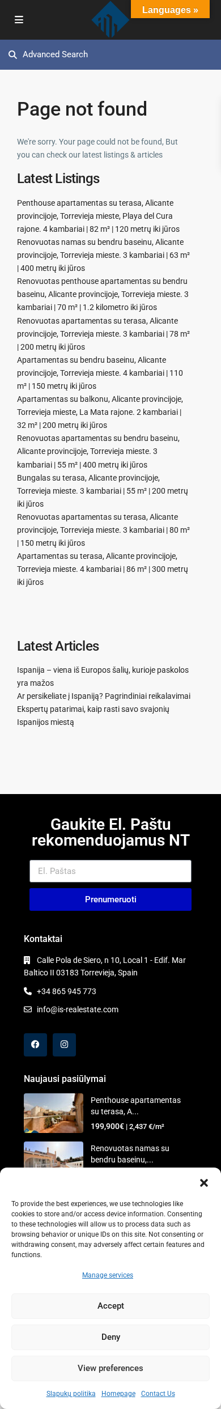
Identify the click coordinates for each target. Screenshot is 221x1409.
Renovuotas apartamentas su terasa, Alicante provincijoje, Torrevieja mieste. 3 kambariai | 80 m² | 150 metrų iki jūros (103, 530)
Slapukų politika (71, 1394)
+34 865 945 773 (66, 991)
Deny (110, 1337)
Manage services (107, 1275)
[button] (204, 1181)
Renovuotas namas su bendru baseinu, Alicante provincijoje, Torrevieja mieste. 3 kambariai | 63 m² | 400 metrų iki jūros (103, 255)
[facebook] (35, 1044)
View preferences (110, 1368)
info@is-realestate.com (77, 1009)
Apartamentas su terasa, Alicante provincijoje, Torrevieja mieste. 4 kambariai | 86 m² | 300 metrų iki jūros (102, 569)
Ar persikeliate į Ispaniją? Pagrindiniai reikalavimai (103, 696)
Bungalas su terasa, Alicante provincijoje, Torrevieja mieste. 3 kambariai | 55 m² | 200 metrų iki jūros (102, 490)
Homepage (118, 1394)
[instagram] (64, 1044)
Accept (110, 1306)
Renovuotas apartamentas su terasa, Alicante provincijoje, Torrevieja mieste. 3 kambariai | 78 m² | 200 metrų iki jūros (103, 333)
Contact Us (158, 1394)
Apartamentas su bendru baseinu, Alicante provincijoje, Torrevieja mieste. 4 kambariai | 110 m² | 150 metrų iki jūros (100, 373)
